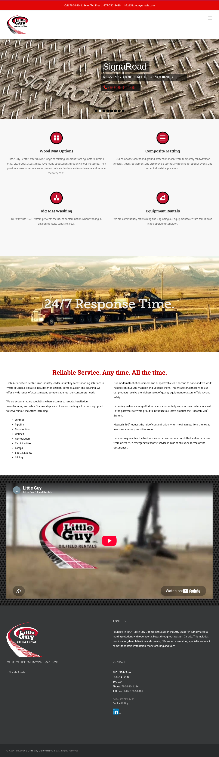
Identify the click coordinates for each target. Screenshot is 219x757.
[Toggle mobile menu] (210, 18)
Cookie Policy (120, 703)
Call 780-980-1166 (75, 5)
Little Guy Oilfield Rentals (41, 750)
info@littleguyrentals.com (139, 5)
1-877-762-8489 (111, 5)
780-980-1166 (121, 87)
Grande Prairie (17, 672)
